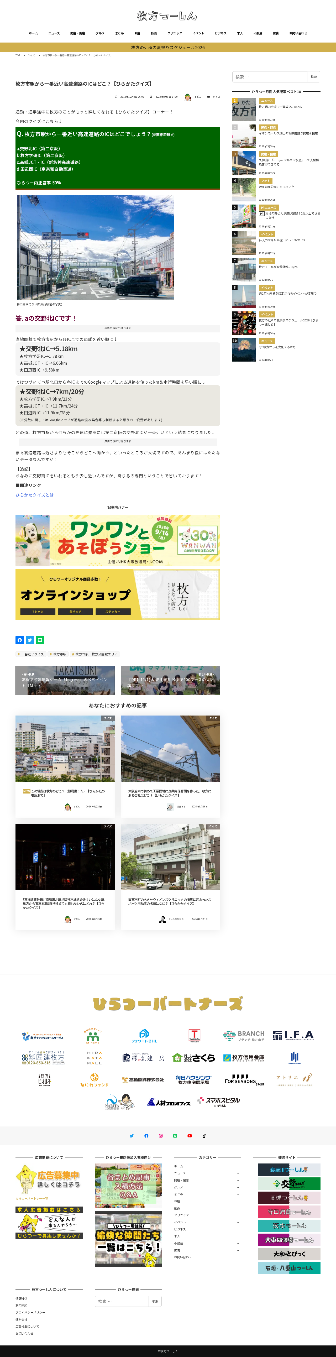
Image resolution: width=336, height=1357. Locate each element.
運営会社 (21, 1319)
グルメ (100, 33)
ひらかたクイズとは (34, 495)
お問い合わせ (298, 33)
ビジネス (221, 33)
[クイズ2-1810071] (95, 245)
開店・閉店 (77, 33)
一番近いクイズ (32, 654)
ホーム (33, 33)
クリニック (174, 33)
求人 (240, 33)
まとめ (119, 33)
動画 (154, 33)
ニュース (54, 33)
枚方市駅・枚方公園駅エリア (96, 654)
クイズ (216, 96)
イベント (198, 33)
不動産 (258, 33)
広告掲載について (27, 1326)
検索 (314, 77)
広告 (276, 33)
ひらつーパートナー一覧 (31, 1198)
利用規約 (21, 1305)
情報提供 (21, 1298)
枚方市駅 (59, 654)
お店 (137, 33)
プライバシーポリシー (30, 1312)
